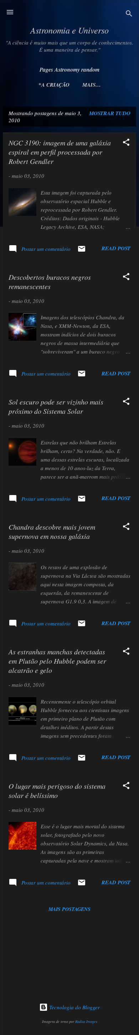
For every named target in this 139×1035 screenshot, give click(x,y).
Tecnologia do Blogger (74, 1007)
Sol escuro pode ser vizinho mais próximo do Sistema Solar (56, 406)
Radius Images (86, 1021)
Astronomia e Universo (69, 30)
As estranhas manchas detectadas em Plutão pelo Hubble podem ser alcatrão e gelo (57, 661)
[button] (126, 143)
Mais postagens (69, 909)
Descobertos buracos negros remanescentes (50, 281)
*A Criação (54, 84)
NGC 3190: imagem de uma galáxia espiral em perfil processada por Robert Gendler (60, 152)
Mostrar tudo (109, 113)
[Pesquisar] (129, 14)
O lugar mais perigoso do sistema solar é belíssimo (57, 790)
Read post (116, 248)
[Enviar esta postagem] (81, 250)
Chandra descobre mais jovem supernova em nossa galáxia (52, 531)
